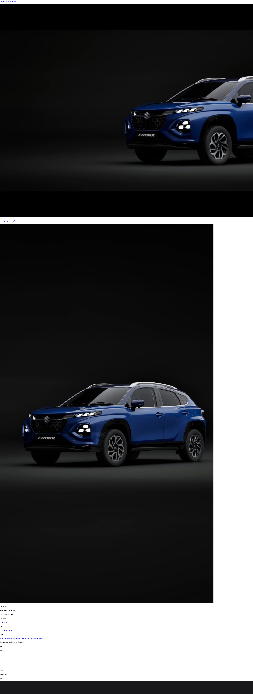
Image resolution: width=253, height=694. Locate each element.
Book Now (3, 622)
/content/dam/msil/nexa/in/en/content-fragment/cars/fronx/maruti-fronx (22, 638)
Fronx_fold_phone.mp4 (7, 221)
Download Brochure (6, 630)
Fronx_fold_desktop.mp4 (8, 1)
